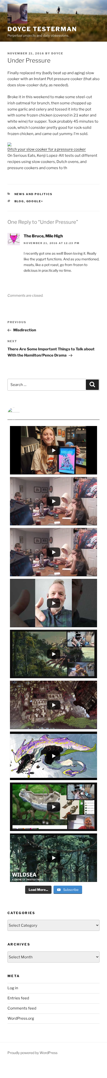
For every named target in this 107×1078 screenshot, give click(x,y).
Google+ (35, 201)
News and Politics (33, 194)
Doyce (57, 53)
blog (19, 201)
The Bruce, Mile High (43, 236)
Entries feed (18, 998)
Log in (12, 988)
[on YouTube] (53, 413)
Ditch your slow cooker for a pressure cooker (46, 149)
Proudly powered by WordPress (32, 1053)
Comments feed (21, 1008)
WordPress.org (20, 1018)
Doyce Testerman (42, 29)
